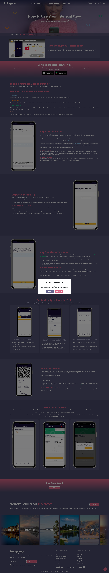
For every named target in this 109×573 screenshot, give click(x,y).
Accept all (59, 291)
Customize (50, 291)
